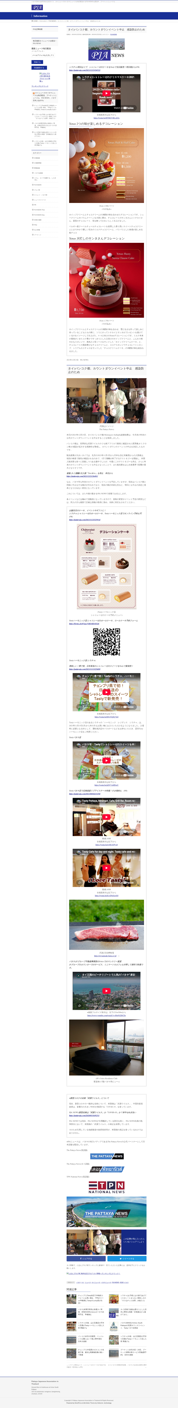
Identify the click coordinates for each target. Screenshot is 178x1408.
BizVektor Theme (89, 1403)
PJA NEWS (113, 34)
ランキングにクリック (39, 86)
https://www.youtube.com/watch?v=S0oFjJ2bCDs (106, 1015)
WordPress (78, 1403)
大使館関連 (37, 163)
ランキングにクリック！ (111, 1273)
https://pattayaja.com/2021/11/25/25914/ (84, 519)
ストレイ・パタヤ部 (40, 195)
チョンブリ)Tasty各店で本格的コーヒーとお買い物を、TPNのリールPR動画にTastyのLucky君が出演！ (45, 107)
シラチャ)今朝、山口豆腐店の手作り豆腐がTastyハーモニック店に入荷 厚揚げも (91, 1325)
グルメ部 (37, 190)
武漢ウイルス (124, 1282)
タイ (82, 1282)
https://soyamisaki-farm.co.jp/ (105, 955)
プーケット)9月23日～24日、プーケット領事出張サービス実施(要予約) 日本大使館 (133, 1352)
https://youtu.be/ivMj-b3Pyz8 (107, 844)
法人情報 (37, 230)
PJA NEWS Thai (39, 210)
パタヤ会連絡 (38, 173)
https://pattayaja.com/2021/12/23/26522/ (84, 70)
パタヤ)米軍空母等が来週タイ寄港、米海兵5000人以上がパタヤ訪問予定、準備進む (91, 1311)
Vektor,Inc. (100, 1403)
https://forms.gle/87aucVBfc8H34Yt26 (84, 623)
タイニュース (96, 1282)
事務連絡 (37, 168)
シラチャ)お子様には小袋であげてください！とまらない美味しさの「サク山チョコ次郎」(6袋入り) (133, 1297)
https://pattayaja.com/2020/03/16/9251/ (84, 1115)
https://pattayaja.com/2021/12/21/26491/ (82, 476)
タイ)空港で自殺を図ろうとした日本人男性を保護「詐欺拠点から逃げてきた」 (133, 1311)
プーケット (37, 235)
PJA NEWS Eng (39, 215)
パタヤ (78, 1282)
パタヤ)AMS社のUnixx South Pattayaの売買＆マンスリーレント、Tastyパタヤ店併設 (132, 1325)
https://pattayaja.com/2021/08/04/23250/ (84, 793)
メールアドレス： (38, 51)
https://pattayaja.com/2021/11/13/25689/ (84, 669)
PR (35, 205)
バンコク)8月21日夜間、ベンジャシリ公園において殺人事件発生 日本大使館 (91, 1338)
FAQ (35, 225)
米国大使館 (37, 220)
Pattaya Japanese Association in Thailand (86, 1400)
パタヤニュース (106, 1282)
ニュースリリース (40, 200)
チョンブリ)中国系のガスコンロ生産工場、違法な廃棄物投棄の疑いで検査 (91, 1352)
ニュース (88, 1282)
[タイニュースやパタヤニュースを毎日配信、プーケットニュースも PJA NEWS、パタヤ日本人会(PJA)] (37, 8)
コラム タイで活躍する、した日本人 (45, 179)
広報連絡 (37, 158)
